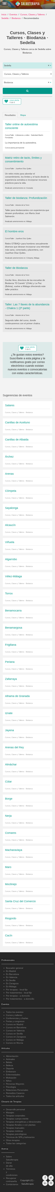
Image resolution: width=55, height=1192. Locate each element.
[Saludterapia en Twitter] (51, 1177)
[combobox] (27, 65)
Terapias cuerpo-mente (17, 1118)
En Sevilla (10, 980)
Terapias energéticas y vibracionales (23, 1122)
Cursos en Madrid (14, 1024)
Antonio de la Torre (22, 205)
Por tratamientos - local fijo (19, 992)
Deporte (10, 1068)
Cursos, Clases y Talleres (32, 14)
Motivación (11, 1077)
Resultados (10, 115)
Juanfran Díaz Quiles (23, 168)
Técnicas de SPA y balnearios (20, 1137)
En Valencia (11, 977)
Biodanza (16, 18)
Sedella (5, 18)
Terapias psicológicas (16, 1134)
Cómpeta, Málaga (32, 258)
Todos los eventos (14, 1012)
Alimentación (12, 1056)
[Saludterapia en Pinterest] (51, 1183)
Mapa (23, 115)
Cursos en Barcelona (16, 1027)
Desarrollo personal (15, 1109)
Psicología (11, 1087)
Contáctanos (12, 1184)
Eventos (13, 14)
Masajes (10, 1112)
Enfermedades (13, 1074)
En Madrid (11, 971)
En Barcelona (12, 974)
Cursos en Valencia (15, 1030)
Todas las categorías (16, 1143)
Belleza (9, 1065)
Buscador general (14, 968)
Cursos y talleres (14, 1015)
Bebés (9, 1062)
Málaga (29, 221)
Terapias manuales (15, 1128)
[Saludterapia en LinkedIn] (45, 1183)
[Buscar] (27, 91)
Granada (29, 188)
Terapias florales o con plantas (20, 1125)
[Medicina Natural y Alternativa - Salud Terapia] (27, 4)
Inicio (3, 14)
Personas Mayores (15, 1084)
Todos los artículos (15, 1096)
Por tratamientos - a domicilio (20, 999)
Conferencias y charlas (17, 1018)
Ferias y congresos (15, 1021)
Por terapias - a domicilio (18, 995)
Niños (8, 1081)
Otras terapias (13, 1140)
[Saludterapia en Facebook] (45, 1177)
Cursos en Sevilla (14, 1033)
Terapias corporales (15, 1115)
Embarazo (11, 1071)
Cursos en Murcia (14, 1043)
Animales (10, 1059)
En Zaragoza (12, 983)
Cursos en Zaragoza (16, 1036)
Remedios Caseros (15, 1093)
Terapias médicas (14, 1131)
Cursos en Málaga (15, 1040)
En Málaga (11, 986)
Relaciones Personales (17, 1090)
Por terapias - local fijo (17, 989)
